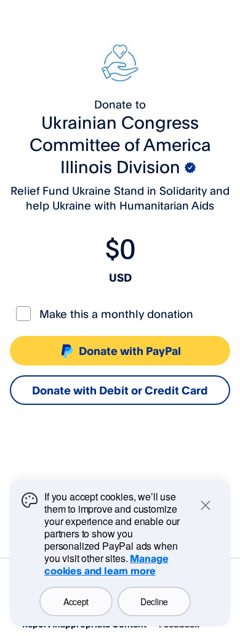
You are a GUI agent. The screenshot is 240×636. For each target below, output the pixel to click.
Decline (154, 601)
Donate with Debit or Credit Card (120, 390)
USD (120, 277)
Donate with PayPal (130, 350)
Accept (76, 601)
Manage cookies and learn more (106, 564)
